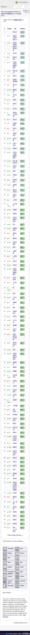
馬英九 (15, 461)
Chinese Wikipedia (23, 2)
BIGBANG (15, 414)
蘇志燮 (15, 458)
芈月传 (15, 32)
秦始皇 (15, 238)
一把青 (15, 200)
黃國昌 (15, 371)
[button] (21, 24)
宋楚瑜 (15, 478)
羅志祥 (15, 261)
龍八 (14, 224)
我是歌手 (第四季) (15, 114)
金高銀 (15, 512)
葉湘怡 (15, 519)
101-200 (13, 535)
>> (22, 535)
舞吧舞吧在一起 (15, 344)
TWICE (14, 99)
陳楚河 (15, 432)
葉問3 (14, 423)
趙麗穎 (15, 325)
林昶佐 (15, 148)
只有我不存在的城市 (15, 438)
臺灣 (14, 247)
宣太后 (15, 119)
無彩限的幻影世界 (15, 452)
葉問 (14, 293)
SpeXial (15, 443)
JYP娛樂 (15, 405)
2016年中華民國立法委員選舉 (15, 46)
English (5, 7)
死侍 (14, 349)
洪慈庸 (15, 209)
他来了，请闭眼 (15, 529)
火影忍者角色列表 (15, 219)
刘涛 (14, 469)
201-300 (18, 535)
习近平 (15, 316)
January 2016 (17, 20)
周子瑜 (15, 53)
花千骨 (15, 108)
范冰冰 (15, 265)
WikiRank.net (26, 11)
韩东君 (15, 386)
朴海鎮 (15, 493)
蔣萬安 (15, 447)
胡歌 (14, 171)
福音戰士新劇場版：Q (15, 37)
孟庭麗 (15, 400)
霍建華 (15, 213)
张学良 (15, 465)
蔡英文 (15, 76)
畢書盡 (15, 367)
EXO (14, 307)
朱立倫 (15, 523)
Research (26, 6)
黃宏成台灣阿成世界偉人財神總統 (15, 486)
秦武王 (15, 515)
